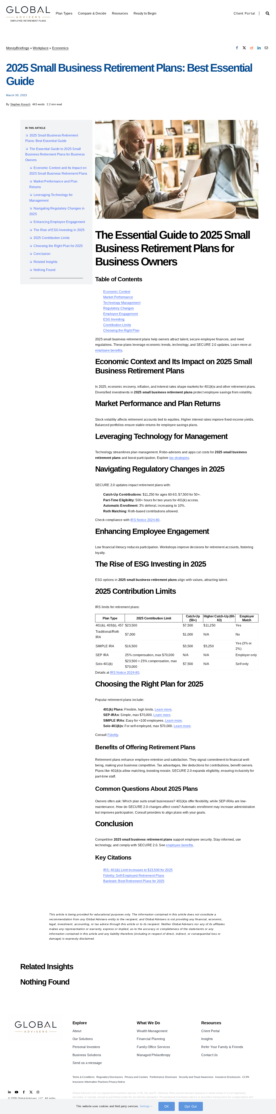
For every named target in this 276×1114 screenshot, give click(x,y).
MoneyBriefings (17, 48)
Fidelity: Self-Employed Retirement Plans (133, 875)
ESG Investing (113, 319)
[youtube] (16, 1092)
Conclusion (42, 253)
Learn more (163, 709)
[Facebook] (237, 48)
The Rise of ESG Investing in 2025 (59, 230)
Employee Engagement (120, 314)
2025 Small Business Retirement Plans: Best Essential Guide (51, 138)
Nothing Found (45, 270)
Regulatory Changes (118, 308)
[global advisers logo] (35, 1015)
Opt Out (190, 1106)
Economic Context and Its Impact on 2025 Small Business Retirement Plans (58, 170)
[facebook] (23, 1092)
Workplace (40, 48)
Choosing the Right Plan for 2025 (58, 246)
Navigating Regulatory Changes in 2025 (56, 211)
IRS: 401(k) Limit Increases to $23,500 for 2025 (138, 870)
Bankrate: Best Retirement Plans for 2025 (133, 881)
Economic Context (116, 291)
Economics (60, 48)
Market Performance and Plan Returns (53, 184)
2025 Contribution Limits (52, 238)
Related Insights (46, 262)
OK (166, 1106)
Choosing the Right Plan (121, 330)
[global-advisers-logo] (28, 7)
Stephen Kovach (20, 104)
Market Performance (118, 297)
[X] (244, 48)
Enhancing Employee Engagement (59, 222)
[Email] (266, 48)
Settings (145, 1106)
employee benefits (108, 350)
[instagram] (38, 1092)
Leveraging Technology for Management (51, 197)
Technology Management (121, 302)
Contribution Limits (117, 325)
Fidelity (112, 735)
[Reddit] (251, 48)
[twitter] (31, 1092)
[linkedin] (9, 1092)
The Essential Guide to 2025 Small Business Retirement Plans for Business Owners (55, 154)
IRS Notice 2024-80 (144, 520)
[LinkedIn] (259, 48)
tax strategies (179, 458)
